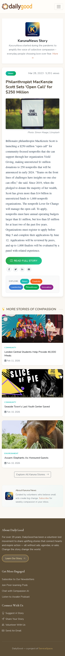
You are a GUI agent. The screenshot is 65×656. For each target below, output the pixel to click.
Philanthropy (31, 287)
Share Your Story (15, 619)
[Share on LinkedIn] (22, 269)
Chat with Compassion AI (15, 591)
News (24, 281)
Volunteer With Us (15, 624)
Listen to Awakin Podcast (16, 596)
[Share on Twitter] (15, 269)
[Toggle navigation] (58, 6)
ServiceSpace (46, 648)
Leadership (16, 287)
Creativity (36, 281)
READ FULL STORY (26, 260)
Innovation (46, 287)
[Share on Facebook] (9, 269)
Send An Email (13, 630)
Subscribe (44, 498)
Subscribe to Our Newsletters (18, 579)
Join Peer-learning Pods (15, 585)
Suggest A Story (15, 613)
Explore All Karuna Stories (31, 474)
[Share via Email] (28, 269)
